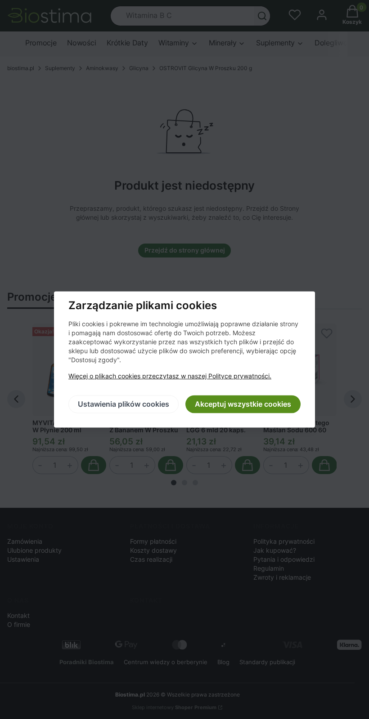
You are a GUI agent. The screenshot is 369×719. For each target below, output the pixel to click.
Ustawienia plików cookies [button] (123, 404)
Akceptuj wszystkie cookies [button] (243, 404)
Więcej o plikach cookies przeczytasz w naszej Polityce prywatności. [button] (169, 376)
